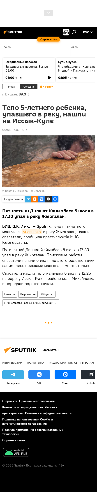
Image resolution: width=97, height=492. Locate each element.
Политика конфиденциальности (48, 413)
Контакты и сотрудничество (22, 407)
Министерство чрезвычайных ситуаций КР (30, 302)
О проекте (9, 401)
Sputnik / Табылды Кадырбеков (24, 191)
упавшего (32, 231)
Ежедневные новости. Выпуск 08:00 (27, 68)
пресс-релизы (12, 413)
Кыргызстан (28, 294)
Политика (35, 362)
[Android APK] (16, 453)
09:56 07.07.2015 (14, 130)
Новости (9, 294)
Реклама (51, 407)
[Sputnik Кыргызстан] (13, 34)
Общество (47, 294)
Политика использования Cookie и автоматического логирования (27, 421)
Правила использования (37, 401)
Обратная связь (13, 440)
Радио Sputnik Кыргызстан (71, 362)
